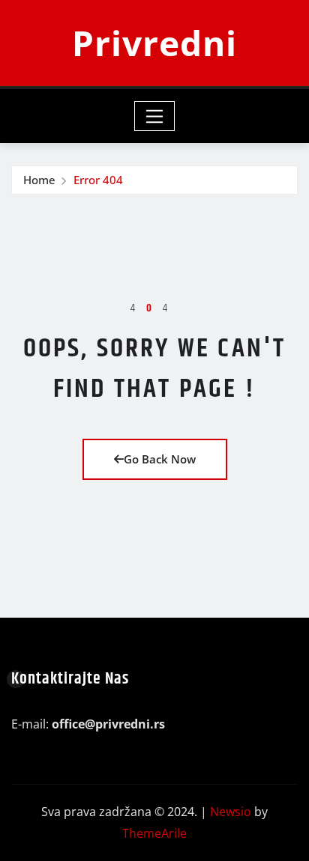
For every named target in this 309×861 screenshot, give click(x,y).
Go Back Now (160, 458)
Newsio (230, 811)
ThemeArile (154, 833)
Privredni (154, 42)
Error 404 (98, 179)
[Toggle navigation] (155, 116)
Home (39, 179)
